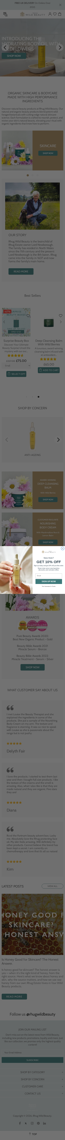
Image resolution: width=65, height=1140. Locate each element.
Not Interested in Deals (49, 586)
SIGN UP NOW (49, 581)
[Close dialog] (62, 548)
